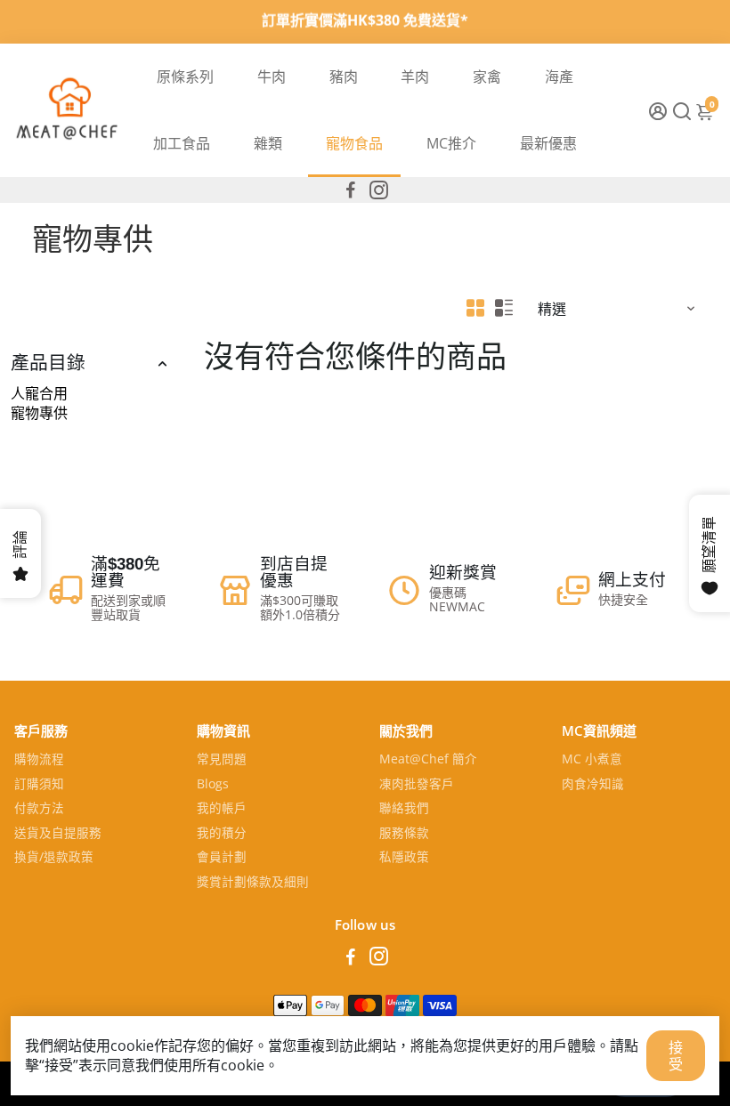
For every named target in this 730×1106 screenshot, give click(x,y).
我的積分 (222, 834)
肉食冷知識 (593, 785)
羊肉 (415, 76)
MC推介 (451, 143)
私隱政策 (404, 858)
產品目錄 (48, 363)
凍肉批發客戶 (416, 785)
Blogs (213, 785)
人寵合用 (39, 393)
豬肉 (343, 76)
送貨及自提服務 (57, 834)
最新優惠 (548, 143)
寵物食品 (354, 143)
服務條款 (404, 834)
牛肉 (271, 76)
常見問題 (222, 760)
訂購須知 (39, 785)
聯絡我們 (404, 809)
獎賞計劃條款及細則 (253, 883)
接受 (676, 1055)
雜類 (268, 143)
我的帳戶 (222, 809)
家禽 (487, 76)
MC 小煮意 (592, 760)
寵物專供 (39, 413)
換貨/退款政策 (53, 858)
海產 (559, 76)
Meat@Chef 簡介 (428, 760)
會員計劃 (222, 858)
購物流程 (39, 760)
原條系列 (185, 76)
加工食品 (181, 143)
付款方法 (39, 809)
